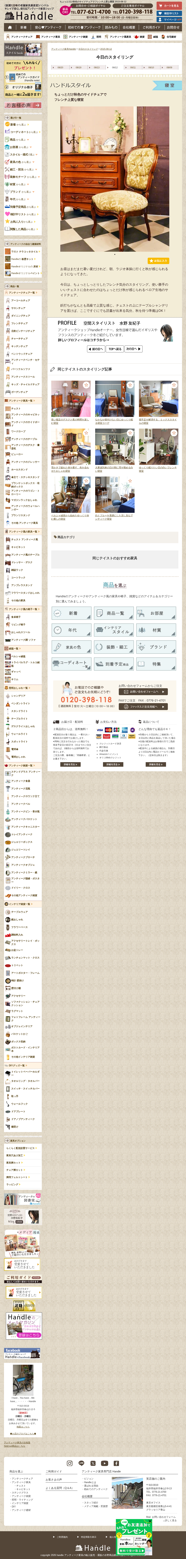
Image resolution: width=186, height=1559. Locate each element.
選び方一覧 (15, 118)
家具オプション (18, 1141)
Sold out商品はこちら (14, 1446)
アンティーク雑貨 (78, 36)
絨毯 (155, 36)
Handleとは (90, 1482)
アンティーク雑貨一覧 (21, 765)
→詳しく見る (170, 1520)
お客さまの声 (54, 1479)
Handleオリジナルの (24, 266)
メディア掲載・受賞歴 (96, 1506)
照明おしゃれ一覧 (18, 688)
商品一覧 (14, 286)
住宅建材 (171, 36)
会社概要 (129, 27)
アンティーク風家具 (120, 36)
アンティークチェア (22, 36)
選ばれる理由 (91, 1485)
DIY (14, 1506)
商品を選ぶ (16, 1471)
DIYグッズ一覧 (17, 1065)
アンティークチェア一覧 (22, 292)
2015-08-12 (106, 49)
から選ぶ (18, 124)
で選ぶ (22, 154)
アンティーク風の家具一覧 (23, 531)
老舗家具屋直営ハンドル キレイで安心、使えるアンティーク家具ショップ (30, 12)
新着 (23, 27)
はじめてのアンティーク (84, 27)
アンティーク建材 (21, 1510)
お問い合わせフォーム (164, 1517)
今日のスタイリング (88, 49)
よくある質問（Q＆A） (60, 1487)
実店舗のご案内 (155, 1478)
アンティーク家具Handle (63, 49)
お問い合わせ (173, 27)
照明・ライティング (22, 1499)
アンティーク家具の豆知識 (17, 1442)
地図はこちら (23, 1427)
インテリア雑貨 (20, 1503)
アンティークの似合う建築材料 (25, 244)
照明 (98, 36)
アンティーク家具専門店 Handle (101, 1471)
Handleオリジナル (25, 273)
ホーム (10, 27)
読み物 (111, 27)
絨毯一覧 (13, 648)
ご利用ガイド (152, 27)
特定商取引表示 (88, 1537)
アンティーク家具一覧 (21, 401)
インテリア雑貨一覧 (19, 904)
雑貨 (142, 36)
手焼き (24, 251)
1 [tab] (115, 254)
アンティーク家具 (50, 36)
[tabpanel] (114, 179)
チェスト (21, 1485)
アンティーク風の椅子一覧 (23, 609)
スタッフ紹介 (91, 1502)
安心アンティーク (48, 27)
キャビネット (23, 1489)
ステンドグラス (20, 1492)
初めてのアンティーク (96, 1489)
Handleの (22, 259)
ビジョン (89, 1478)
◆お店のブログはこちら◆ (23, 1433)
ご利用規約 (62, 1537)
